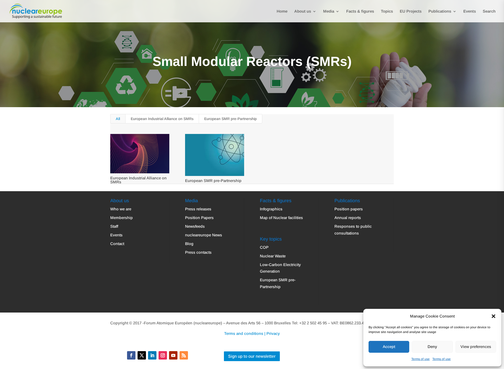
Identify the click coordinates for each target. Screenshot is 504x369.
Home (282, 11)
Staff (114, 226)
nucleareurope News (203, 235)
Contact (117, 243)
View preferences (475, 346)
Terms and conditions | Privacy (252, 333)
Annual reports (347, 217)
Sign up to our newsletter (252, 356)
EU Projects (411, 11)
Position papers (348, 209)
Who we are (120, 209)
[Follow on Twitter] (142, 355)
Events (469, 11)
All (118, 119)
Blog (189, 243)
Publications (439, 11)
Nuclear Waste (273, 256)
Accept (389, 346)
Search (489, 11)
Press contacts (198, 252)
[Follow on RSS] (184, 355)
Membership (121, 217)
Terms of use (420, 359)
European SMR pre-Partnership (230, 119)
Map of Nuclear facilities (281, 217)
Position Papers (199, 217)
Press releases (198, 209)
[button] (493, 316)
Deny (432, 346)
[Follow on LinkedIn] (152, 355)
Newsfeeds (195, 226)
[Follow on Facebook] (131, 355)
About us (302, 11)
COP (264, 247)
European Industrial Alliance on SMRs (162, 119)
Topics (387, 11)
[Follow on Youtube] (173, 355)
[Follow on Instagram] (163, 355)
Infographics (271, 209)
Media (328, 11)
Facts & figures (360, 11)
